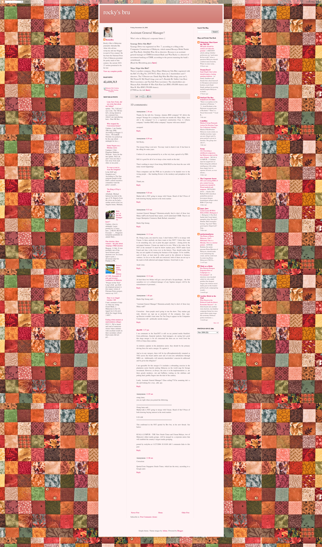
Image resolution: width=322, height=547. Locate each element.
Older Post (185, 512)
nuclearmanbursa (206, 234)
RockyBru (110, 40)
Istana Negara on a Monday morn (113, 146)
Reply (138, 131)
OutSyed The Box (206, 97)
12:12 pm (149, 276)
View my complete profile (112, 71)
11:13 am (149, 234)
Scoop (202, 148)
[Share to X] (145, 96)
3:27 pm (146, 330)
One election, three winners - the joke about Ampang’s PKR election (114, 243)
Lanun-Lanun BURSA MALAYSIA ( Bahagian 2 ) (209, 212)
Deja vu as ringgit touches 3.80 (113, 299)
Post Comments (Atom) (148, 517)
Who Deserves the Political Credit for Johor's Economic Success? (209, 302)
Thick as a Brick (206, 266)
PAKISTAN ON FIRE (207, 99)
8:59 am (149, 138)
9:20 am (149, 192)
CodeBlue (203, 120)
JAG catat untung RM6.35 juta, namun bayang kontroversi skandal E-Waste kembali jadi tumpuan (209, 184)
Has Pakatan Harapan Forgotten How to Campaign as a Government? (207, 271)
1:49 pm (149, 295)
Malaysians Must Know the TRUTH (209, 43)
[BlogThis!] (143, 96)
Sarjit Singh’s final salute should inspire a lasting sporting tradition (208, 74)
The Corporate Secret (208, 178)
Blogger (180, 530)
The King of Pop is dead (114, 190)
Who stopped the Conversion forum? (113, 124)
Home (160, 512)
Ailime (165, 530)
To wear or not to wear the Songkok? (113, 168)
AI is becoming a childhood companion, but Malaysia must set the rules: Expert (208, 154)
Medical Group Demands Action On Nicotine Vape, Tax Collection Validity (209, 125)
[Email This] (140, 96)
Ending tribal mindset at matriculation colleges (114, 320)
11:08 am (149, 458)
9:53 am (149, 209)
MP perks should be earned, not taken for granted (207, 48)
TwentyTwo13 (205, 69)
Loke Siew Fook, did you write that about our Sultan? (114, 104)
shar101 (139, 330)
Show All (216, 323)
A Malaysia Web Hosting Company (111, 90)
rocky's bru (116, 12)
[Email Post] (136, 96)
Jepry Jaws (204, 208)
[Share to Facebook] (148, 96)
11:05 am (149, 394)
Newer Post (135, 512)
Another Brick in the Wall (208, 297)
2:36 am (149, 111)
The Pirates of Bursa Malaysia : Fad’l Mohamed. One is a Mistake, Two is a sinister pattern (208, 240)
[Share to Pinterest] (150, 96)
